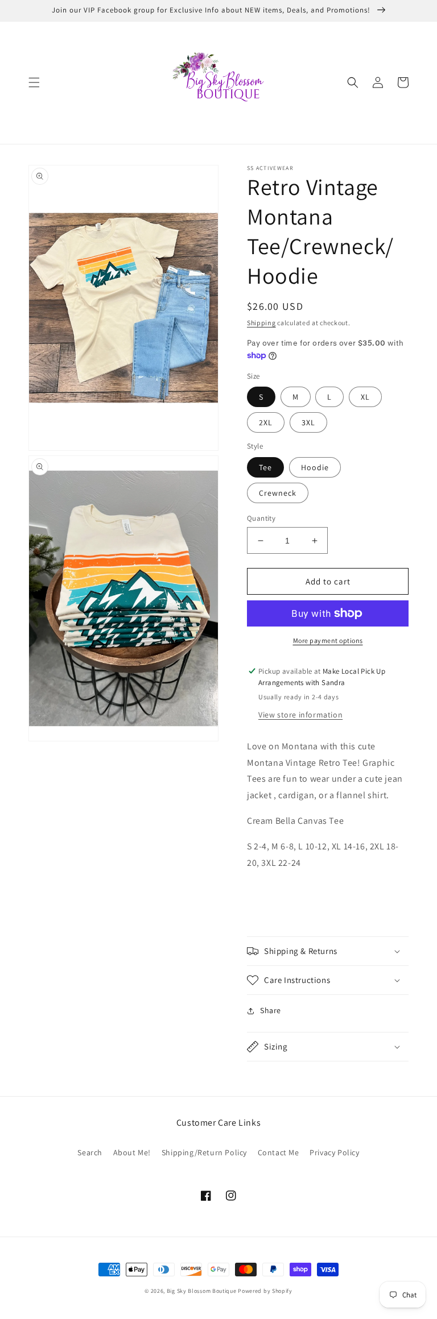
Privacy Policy (334, 1152)
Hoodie (315, 467)
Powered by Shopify (265, 1291)
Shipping (261, 322)
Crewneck (277, 493)
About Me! (132, 1152)
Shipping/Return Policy (204, 1152)
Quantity (261, 518)
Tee (265, 467)
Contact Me (278, 1152)
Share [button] (270, 1010)
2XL (266, 422)
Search (89, 1152)
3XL (308, 422)
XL (365, 397)
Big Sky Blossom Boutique (202, 1291)
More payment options (328, 640)
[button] (34, 82)
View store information (300, 715)
